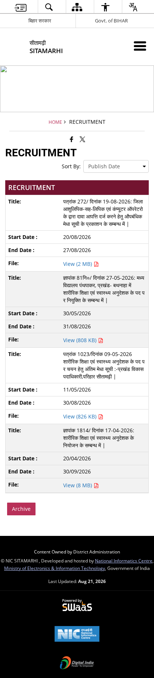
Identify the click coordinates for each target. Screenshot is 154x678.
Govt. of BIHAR (111, 20)
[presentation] (116, 166)
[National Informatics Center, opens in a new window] (77, 634)
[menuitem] (20, 7)
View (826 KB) (80, 416)
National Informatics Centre (124, 561)
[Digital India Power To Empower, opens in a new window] (77, 663)
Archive (21, 508)
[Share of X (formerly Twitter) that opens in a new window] (82, 139)
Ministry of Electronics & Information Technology (54, 568)
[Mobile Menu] (140, 45)
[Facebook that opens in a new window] (71, 139)
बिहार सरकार (39, 20)
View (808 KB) (80, 340)
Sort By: (71, 166)
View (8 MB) (78, 485)
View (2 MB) (78, 263)
